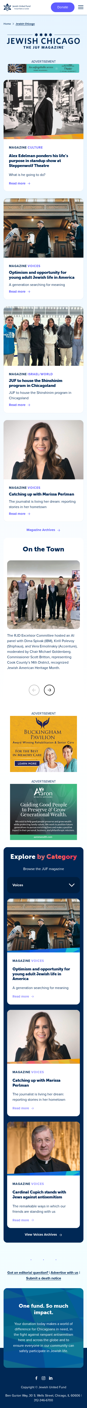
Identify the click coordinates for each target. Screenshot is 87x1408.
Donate (62, 7)
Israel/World (40, 374)
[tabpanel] (43, 1068)
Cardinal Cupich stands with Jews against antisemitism (39, 1195)
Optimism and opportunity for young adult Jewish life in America (42, 275)
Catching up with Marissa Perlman (41, 494)
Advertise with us (64, 1272)
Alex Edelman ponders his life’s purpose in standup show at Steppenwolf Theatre (38, 160)
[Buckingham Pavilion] (43, 744)
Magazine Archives (41, 529)
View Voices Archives (41, 1234)
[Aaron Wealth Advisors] (43, 812)
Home (7, 24)
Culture (35, 147)
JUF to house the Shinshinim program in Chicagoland (35, 383)
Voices (34, 266)
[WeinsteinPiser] (43, 68)
